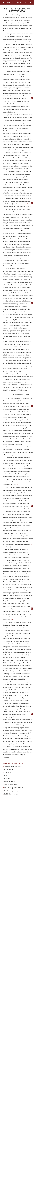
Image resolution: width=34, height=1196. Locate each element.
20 (28, 260)
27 (12, 619)
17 (25, 160)
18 (27, 203)
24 (23, 406)
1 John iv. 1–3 (18, 763)
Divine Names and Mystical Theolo (16, 2)
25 (18, 484)
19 (29, 236)
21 (12, 266)
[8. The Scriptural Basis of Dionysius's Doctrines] (32, 598)
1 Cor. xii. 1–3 (8, 763)
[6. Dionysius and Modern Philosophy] (2, 598)
